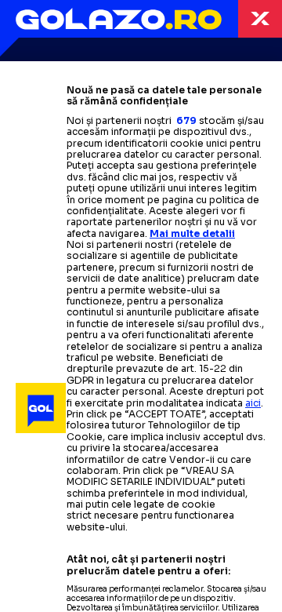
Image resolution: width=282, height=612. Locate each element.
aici (253, 403)
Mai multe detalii (192, 233)
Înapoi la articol (260, 19)
